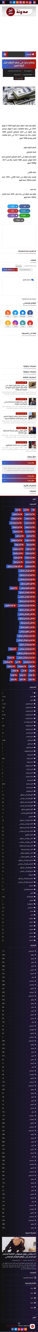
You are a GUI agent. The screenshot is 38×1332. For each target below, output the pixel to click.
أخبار (25, 510)
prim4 (31, 679)
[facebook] (10, 2)
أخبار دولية (18, 544)
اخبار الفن (19, 536)
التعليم (13, 588)
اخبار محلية (17, 562)
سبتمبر (18, 992)
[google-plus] (23, 2)
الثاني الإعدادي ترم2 (27, 623)
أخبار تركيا (30, 544)
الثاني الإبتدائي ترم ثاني (26, 614)
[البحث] (3, 2)
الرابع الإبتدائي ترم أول (26, 644)
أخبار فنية (17, 557)
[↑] (19, 1323)
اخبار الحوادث (29, 523)
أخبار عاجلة (29, 553)
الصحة (10, 657)
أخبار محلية (17, 74)
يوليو (18, 954)
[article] (19, 231)
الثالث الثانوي (9, 605)
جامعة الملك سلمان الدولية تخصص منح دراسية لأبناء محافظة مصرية (15, 417)
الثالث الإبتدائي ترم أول (26, 592)
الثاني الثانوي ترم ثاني (26, 631)
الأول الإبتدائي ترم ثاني (26, 570)
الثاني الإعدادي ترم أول (26, 618)
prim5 (22, 679)
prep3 (13, 675)
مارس (18, 969)
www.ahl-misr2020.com (28, 1260)
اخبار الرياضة (16, 527)
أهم (17, 662)
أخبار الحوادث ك (15, 523)
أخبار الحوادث (16, 518)
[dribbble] (20, 2)
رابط (32, 1288)
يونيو (18, 958)
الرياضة (12, 649)
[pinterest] (27, 2)
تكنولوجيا (21, 666)
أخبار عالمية (17, 553)
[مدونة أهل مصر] (19, 11)
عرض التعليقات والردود (9, 269)
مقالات (14, 670)
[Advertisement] (19, 35)
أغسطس (18, 951)
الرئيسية (29, 54)
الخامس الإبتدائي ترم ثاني (25, 640)
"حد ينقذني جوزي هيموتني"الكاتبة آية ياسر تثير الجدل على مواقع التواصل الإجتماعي (19, 1255)
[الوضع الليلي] (32, 1326)
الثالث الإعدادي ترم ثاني (26, 605)
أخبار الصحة (29, 531)
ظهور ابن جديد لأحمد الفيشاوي (16, 445)
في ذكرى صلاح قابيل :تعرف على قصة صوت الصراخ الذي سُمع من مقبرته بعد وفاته (16, 387)
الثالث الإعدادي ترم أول (26, 601)
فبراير (18, 973)
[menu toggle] (34, 2)
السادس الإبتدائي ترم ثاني (25, 657)
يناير (18, 977)
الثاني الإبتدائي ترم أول (26, 609)
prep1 (31, 675)
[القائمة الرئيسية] (5, 54)
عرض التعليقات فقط (25, 269)
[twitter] (14, 2)
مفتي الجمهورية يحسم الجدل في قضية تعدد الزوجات (15, 402)
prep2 (22, 675)
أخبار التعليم (29, 514)
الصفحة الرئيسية (28, 74)
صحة (31, 670)
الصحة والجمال (28, 662)
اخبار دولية (30, 549)
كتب (23, 670)
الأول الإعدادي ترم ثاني (26, 579)
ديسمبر (18, 981)
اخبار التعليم (16, 514)
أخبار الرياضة (29, 527)
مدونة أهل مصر (11, 1326)
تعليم (31, 666)
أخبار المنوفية (16, 540)
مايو (18, 962)
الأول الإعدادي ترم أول (26, 575)
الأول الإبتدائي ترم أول (14, 566)
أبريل (18, 966)
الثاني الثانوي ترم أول (26, 627)
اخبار (17, 510)
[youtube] (19, 1329)
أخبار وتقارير (29, 566)
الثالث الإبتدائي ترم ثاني (26, 596)
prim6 (13, 679)
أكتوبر (18, 988)
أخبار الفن (30, 536)
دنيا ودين (10, 666)
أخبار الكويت (29, 540)
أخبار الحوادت (29, 518)
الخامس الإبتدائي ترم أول (25, 636)
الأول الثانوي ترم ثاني (26, 588)
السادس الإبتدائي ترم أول (25, 653)
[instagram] (30, 2)
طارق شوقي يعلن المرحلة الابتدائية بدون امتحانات (15, 431)
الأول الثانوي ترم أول (27, 583)
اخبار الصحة (17, 531)
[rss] (17, 2)
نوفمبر (18, 984)
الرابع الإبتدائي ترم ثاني (26, 649)
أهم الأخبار (7, 662)
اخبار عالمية (29, 557)
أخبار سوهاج (17, 549)
